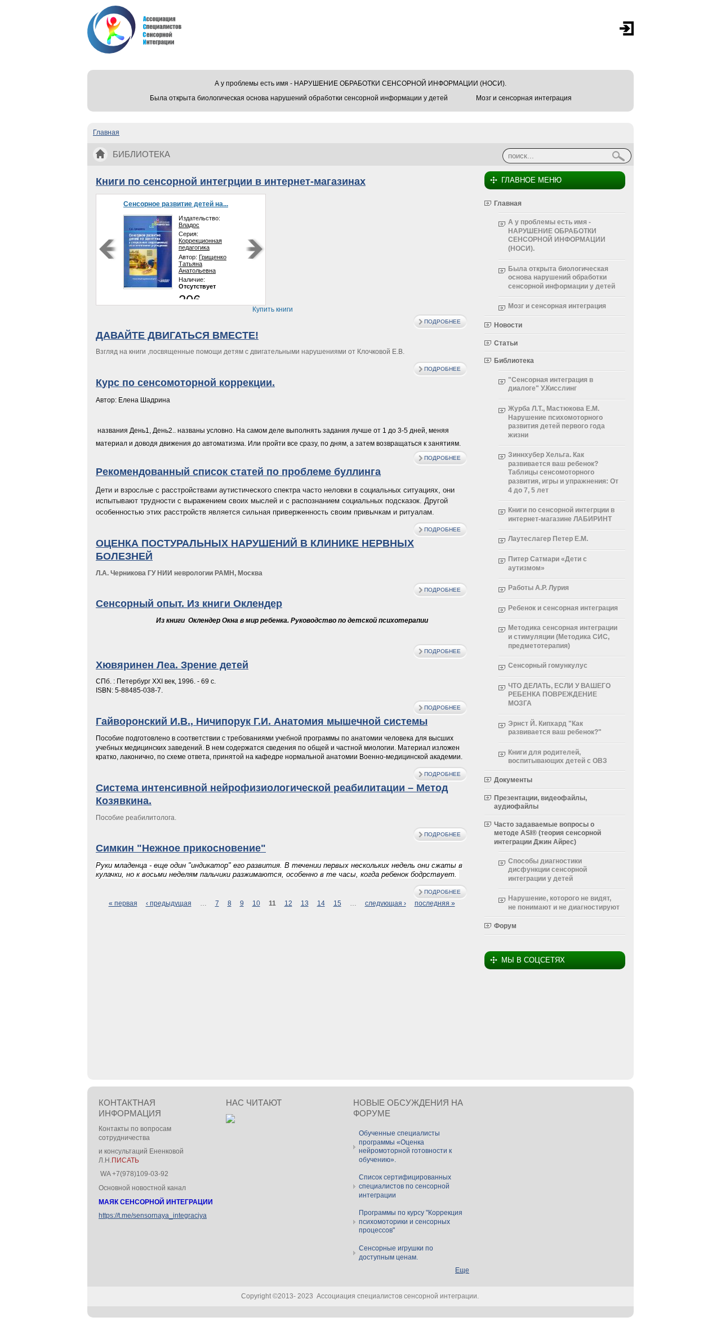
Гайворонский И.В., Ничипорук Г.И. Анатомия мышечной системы (262, 721)
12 (288, 903)
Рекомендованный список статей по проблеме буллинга (238, 471)
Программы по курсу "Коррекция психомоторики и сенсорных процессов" (410, 1221)
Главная (106, 132)
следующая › (385, 903)
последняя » (435, 903)
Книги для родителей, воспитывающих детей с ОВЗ (557, 756)
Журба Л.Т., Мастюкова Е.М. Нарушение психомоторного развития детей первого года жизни (556, 422)
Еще (462, 1270)
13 (305, 903)
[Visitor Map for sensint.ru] (230, 1121)
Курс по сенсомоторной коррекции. (185, 382)
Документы (513, 780)
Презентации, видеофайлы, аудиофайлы (540, 802)
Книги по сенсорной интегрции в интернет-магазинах (231, 181)
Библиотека (514, 361)
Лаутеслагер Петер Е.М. (548, 539)
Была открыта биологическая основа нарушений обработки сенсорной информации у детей (299, 98)
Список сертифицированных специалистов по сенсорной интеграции (405, 1186)
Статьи (506, 343)
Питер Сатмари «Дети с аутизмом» (547, 563)
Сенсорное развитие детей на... (175, 204)
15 (337, 903)
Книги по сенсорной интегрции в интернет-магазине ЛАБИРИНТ (561, 514)
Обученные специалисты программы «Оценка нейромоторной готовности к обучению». (405, 1146)
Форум (505, 926)
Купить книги (272, 309)
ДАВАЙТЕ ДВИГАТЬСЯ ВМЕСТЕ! (177, 335)
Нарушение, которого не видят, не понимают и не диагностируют (564, 902)
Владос (189, 224)
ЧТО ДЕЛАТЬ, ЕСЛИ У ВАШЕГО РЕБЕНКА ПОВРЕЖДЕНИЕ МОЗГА (559, 694)
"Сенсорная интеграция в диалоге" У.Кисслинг (550, 384)
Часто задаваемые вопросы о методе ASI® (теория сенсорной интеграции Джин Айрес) (547, 833)
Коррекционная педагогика (200, 244)
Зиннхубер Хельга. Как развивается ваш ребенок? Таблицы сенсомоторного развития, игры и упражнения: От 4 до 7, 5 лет (563, 472)
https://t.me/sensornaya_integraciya (153, 1215)
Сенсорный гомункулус (548, 665)
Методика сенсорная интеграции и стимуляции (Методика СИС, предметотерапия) (562, 636)
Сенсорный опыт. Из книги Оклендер (189, 603)
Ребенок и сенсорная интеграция (563, 608)
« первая (123, 903)
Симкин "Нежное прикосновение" (181, 848)
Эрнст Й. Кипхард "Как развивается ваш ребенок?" (555, 728)
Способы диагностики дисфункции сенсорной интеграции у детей (547, 869)
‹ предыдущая (169, 903)
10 (256, 903)
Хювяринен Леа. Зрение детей (172, 665)
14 (321, 903)
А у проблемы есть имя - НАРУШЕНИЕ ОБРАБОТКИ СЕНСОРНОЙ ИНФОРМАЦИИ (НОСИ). (360, 83)
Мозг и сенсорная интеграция (524, 98)
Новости (508, 325)
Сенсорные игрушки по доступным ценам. (396, 1252)
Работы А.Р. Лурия (538, 588)
